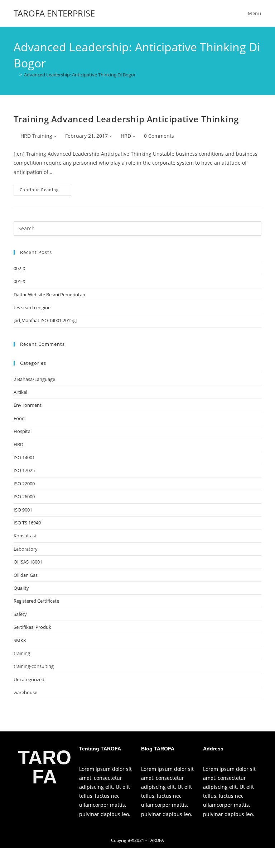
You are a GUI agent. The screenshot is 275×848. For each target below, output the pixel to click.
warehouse (25, 692)
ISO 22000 (24, 483)
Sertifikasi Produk (32, 627)
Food (19, 418)
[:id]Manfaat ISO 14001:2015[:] (45, 320)
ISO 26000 (24, 496)
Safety (20, 614)
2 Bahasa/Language (34, 379)
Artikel (20, 392)
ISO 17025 (24, 470)
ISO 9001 (23, 510)
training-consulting (34, 666)
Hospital (23, 431)
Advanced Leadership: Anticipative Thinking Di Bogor (80, 74)
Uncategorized (29, 679)
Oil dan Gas (26, 575)
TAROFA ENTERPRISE (54, 13)
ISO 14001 (24, 457)
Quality (21, 588)
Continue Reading (45, 188)
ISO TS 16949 (27, 522)
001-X (19, 281)
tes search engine (32, 307)
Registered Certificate (36, 601)
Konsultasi (25, 535)
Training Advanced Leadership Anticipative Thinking (126, 119)
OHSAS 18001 (28, 562)
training (22, 653)
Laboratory (26, 549)
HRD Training (36, 135)
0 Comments (159, 135)
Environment (28, 405)
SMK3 (20, 640)
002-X (19, 268)
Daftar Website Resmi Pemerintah (49, 294)
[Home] (15, 74)
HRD (126, 135)
